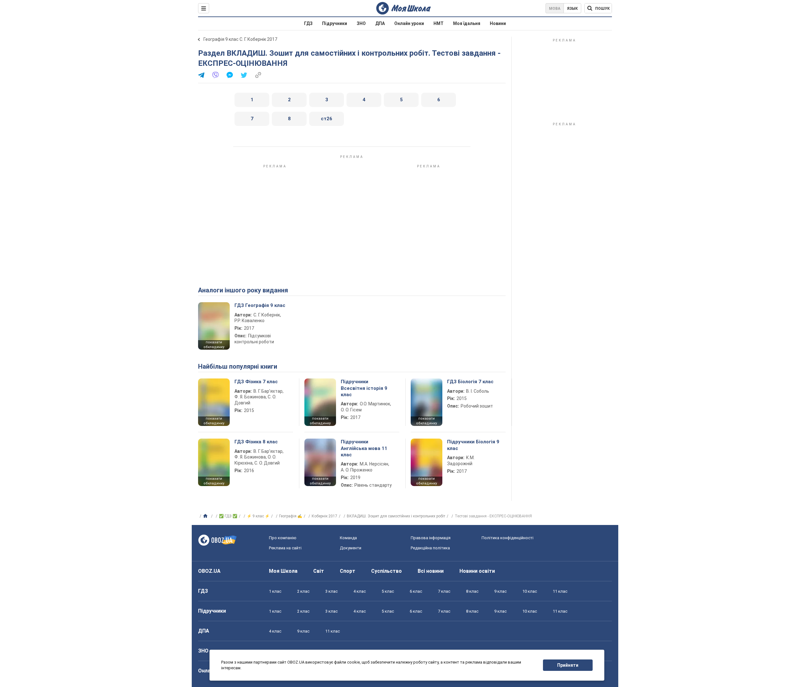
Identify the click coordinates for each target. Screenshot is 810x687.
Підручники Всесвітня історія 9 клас (364, 388)
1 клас (275, 591)
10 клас (529, 591)
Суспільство (386, 571)
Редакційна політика (430, 548)
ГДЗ (308, 23)
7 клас (444, 591)
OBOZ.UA (209, 571)
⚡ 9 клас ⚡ (258, 516)
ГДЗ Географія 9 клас (259, 305)
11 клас (560, 591)
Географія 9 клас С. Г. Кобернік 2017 (240, 39)
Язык (572, 8)
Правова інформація (431, 537)
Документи (350, 548)
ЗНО (361, 23)
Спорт (347, 571)
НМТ (438, 23)
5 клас (388, 591)
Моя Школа (283, 571)
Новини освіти (477, 571)
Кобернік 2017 (324, 516)
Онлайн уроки (409, 23)
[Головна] (206, 516)
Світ (318, 571)
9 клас (500, 591)
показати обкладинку (213, 344)
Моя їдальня (466, 23)
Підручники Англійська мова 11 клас (364, 448)
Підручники (334, 23)
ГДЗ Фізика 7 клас (256, 381)
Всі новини (431, 571)
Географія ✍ (290, 516)
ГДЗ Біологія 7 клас (470, 381)
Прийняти (567, 665)
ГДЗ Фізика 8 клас (256, 442)
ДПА (380, 23)
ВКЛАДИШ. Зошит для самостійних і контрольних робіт (396, 516)
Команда (348, 537)
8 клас (472, 591)
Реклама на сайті (285, 548)
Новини (498, 23)
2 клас (303, 591)
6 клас (416, 591)
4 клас (359, 591)
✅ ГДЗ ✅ (228, 516)
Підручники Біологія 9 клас (473, 445)
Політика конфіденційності (507, 537)
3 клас (331, 591)
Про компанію (282, 537)
